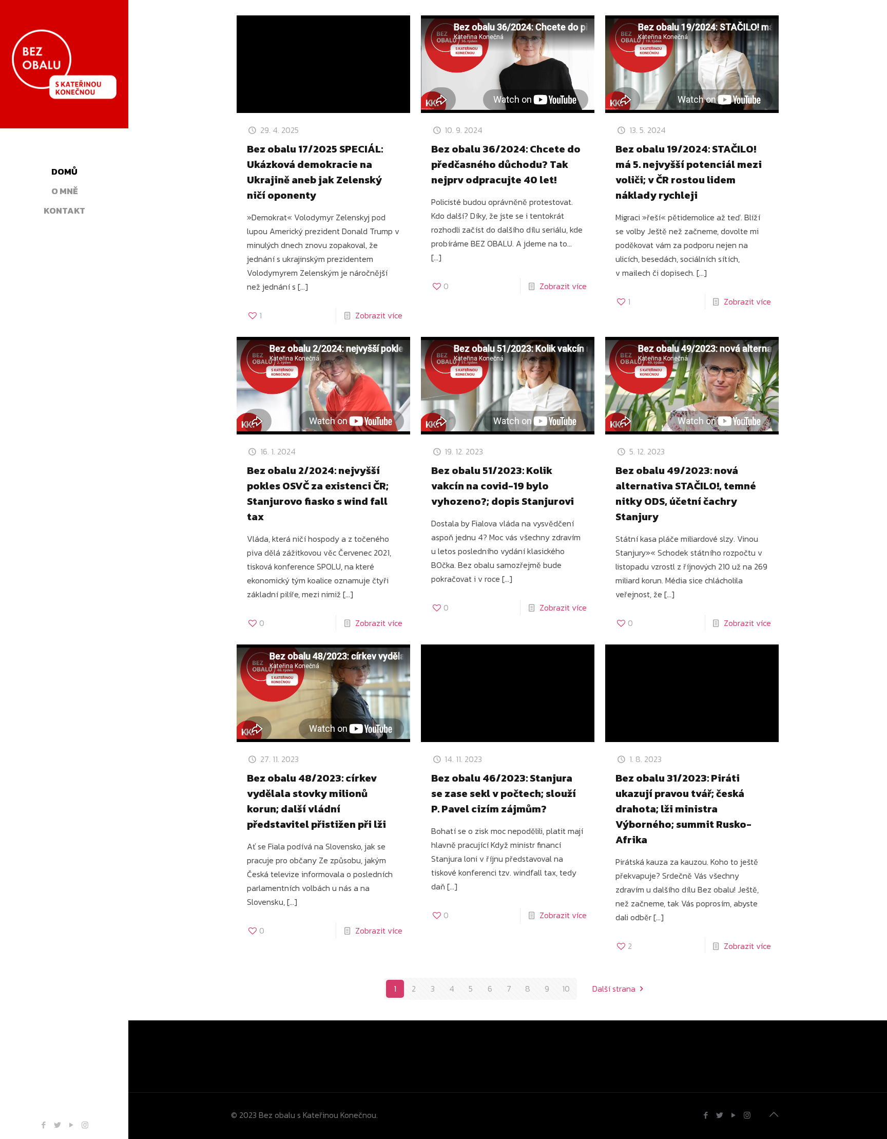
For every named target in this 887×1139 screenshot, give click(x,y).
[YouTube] (71, 1125)
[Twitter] (57, 1125)
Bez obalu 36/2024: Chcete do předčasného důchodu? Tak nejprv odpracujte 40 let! (506, 164)
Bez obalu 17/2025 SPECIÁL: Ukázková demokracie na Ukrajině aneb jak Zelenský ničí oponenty (315, 172)
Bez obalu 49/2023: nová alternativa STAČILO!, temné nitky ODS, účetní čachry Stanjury (685, 493)
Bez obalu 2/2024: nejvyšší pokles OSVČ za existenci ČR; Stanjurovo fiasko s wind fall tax (318, 493)
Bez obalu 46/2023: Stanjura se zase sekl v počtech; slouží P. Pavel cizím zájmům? (503, 793)
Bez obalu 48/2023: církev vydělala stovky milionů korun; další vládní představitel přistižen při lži (316, 801)
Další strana (613, 988)
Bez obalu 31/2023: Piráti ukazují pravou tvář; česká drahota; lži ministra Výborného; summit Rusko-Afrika (683, 808)
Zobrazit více (378, 315)
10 (566, 988)
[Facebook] (43, 1125)
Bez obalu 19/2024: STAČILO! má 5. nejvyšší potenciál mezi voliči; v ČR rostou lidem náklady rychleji (688, 172)
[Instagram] (85, 1125)
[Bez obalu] (64, 77)
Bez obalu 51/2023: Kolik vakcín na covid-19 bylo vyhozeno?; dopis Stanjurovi (502, 486)
